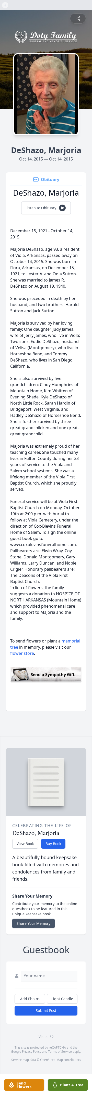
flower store (22, 653)
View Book (25, 843)
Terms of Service (60, 1051)
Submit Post (46, 1010)
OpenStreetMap (51, 1060)
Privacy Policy (31, 1051)
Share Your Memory (33, 923)
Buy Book (53, 843)
